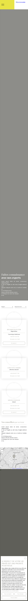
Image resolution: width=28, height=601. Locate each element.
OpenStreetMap (19, 468)
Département (18, 306)
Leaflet (13, 468)
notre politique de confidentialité (10, 591)
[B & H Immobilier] (21, 4)
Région (3, 306)
